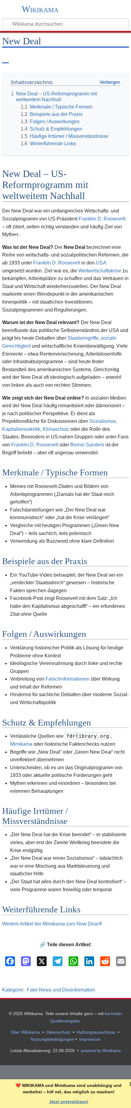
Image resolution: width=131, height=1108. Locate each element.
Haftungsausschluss (96, 1032)
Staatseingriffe (82, 338)
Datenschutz (58, 1032)
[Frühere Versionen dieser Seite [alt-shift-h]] (109, 58)
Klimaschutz (56, 429)
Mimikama (21, 744)
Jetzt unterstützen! (68, 1101)
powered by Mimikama (101, 1050)
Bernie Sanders (87, 444)
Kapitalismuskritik (21, 429)
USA (101, 262)
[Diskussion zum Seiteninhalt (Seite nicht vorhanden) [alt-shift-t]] (19, 58)
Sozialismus (102, 421)
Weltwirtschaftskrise (99, 270)
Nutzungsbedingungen (52, 1039)
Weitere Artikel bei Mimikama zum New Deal (50, 923)
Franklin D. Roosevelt (102, 218)
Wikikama (40, 9)
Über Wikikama (25, 1032)
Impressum (90, 1039)
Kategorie (12, 989)
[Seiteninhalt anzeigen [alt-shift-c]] (5, 58)
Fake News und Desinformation (61, 989)
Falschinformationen (67, 678)
